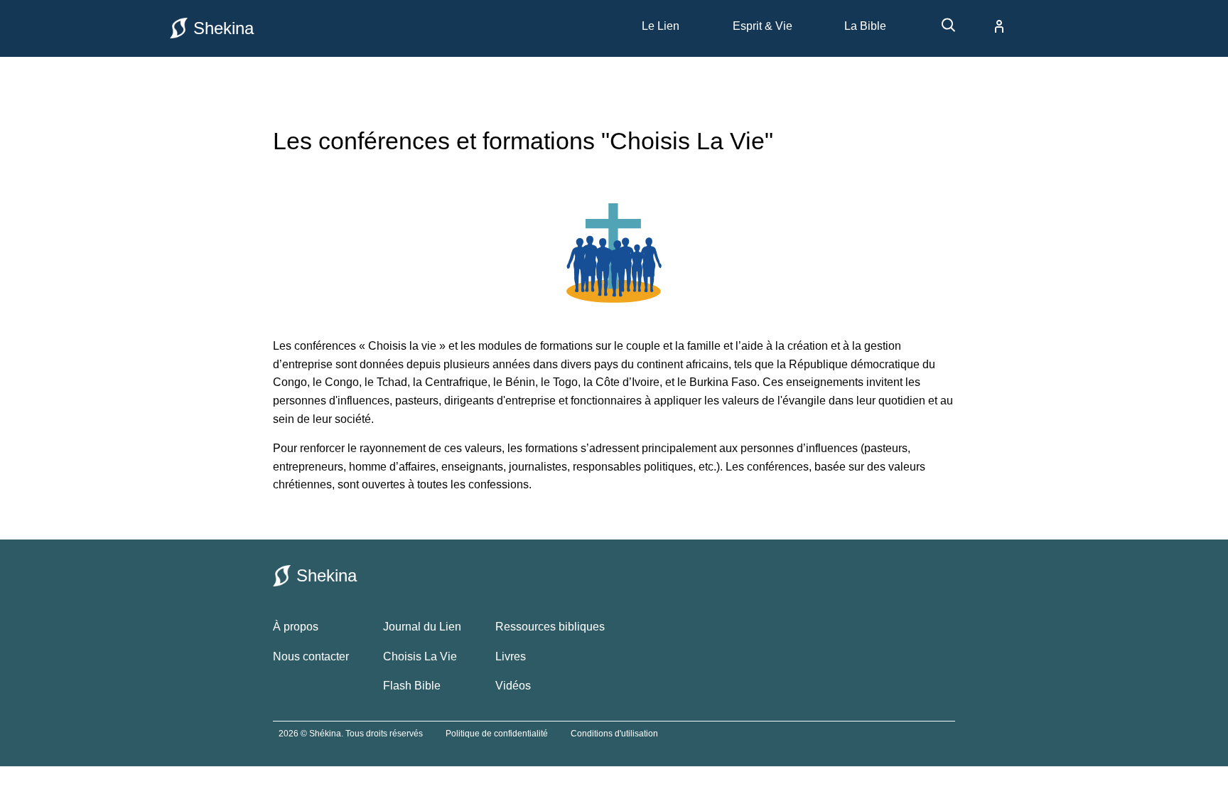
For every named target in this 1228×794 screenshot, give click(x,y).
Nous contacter (311, 656)
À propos (295, 627)
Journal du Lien (422, 627)
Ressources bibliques (550, 627)
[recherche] (941, 30)
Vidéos (513, 686)
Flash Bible (412, 686)
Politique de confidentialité (497, 734)
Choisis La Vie (420, 656)
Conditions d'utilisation (614, 734)
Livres (510, 656)
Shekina (223, 28)
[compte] (988, 26)
